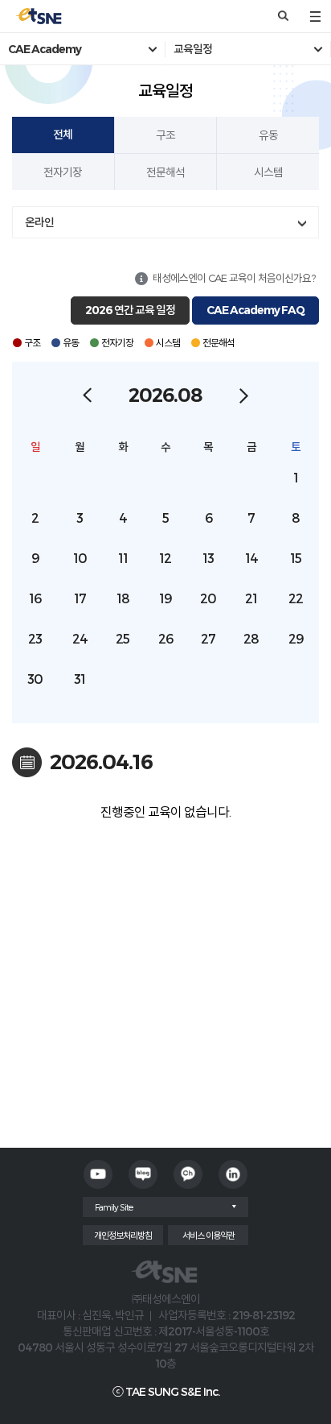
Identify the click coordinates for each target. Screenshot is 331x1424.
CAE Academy (44, 49)
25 (122, 638)
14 (251, 557)
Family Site (114, 1207)
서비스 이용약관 (208, 1235)
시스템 (268, 172)
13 (208, 557)
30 (35, 678)
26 (165, 638)
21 (251, 598)
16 (35, 598)
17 (80, 598)
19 (165, 598)
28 (251, 638)
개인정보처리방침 (123, 1235)
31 (79, 678)
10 (80, 557)
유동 (268, 135)
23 (35, 638)
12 (165, 557)
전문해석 (165, 172)
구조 (165, 135)
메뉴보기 (315, 16)
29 (296, 638)
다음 (244, 395)
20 (208, 598)
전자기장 (62, 172)
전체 (62, 134)
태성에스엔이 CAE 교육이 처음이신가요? (234, 278)
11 (123, 557)
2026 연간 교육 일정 (130, 310)
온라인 (39, 222)
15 (295, 557)
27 (208, 638)
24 (80, 638)
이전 (87, 395)
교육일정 (193, 49)
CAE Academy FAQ (255, 310)
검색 (283, 16)
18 (122, 598)
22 (295, 598)
